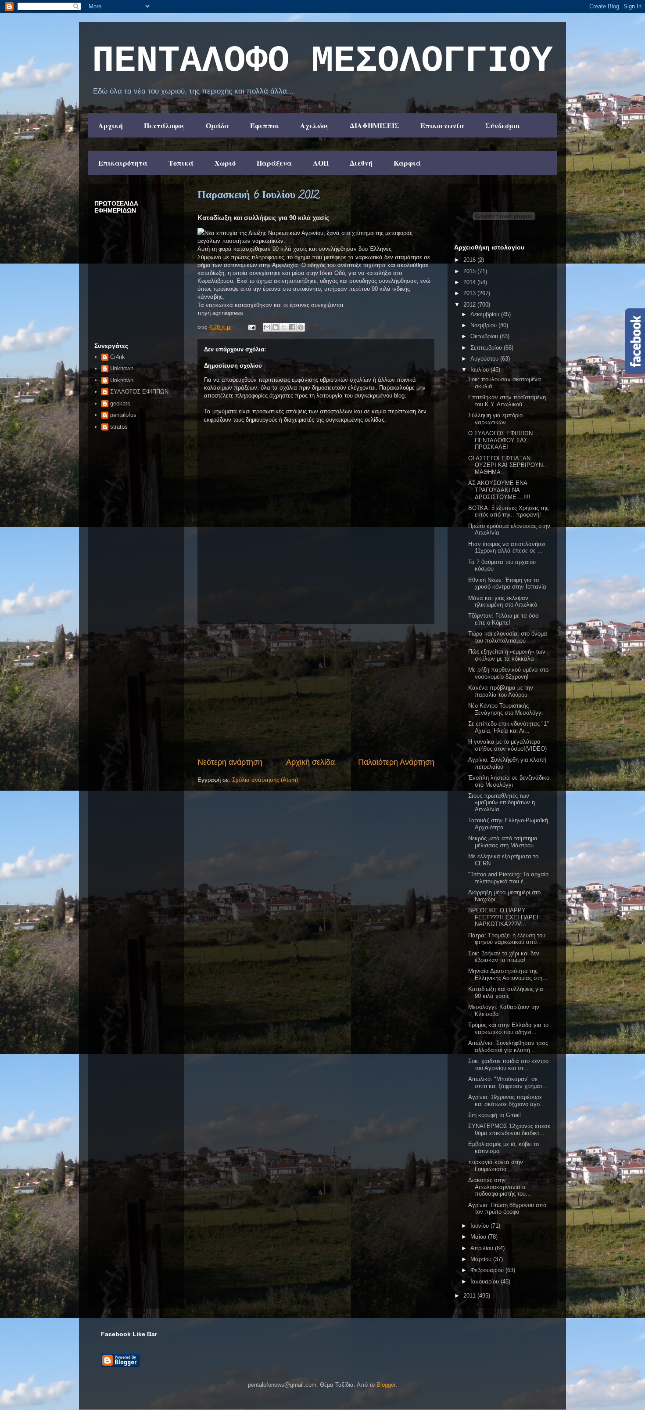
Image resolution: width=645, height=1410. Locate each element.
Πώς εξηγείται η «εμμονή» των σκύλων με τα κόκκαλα (506, 655)
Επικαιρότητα (122, 163)
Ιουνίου (480, 1225)
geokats (120, 403)
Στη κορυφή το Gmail (494, 1115)
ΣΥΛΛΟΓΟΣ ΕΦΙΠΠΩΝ (139, 391)
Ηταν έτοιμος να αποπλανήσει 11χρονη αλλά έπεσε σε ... (506, 547)
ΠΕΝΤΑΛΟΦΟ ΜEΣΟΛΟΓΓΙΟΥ (322, 61)
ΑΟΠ (321, 163)
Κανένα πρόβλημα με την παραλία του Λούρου (500, 691)
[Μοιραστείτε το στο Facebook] (292, 327)
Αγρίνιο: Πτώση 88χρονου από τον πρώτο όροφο (507, 1208)
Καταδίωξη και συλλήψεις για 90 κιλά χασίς (505, 992)
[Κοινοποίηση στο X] (284, 327)
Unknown (121, 368)
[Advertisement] (316, 690)
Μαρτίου (481, 1259)
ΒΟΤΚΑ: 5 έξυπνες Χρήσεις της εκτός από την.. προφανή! (508, 511)
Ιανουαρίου (485, 1281)
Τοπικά (181, 163)
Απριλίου (482, 1248)
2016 (470, 260)
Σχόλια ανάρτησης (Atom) (265, 780)
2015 (470, 271)
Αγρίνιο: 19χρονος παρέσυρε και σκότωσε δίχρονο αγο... (506, 1100)
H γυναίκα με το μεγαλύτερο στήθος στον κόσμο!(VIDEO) (507, 745)
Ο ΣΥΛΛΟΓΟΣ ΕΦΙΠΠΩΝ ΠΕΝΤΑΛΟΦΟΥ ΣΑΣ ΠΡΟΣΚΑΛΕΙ (500, 440)
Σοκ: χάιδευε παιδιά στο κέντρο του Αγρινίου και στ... (508, 1064)
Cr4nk (117, 357)
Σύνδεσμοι (502, 125)
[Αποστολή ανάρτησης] (251, 327)
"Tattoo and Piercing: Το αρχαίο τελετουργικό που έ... (508, 878)
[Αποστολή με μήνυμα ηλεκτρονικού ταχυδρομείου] (267, 327)
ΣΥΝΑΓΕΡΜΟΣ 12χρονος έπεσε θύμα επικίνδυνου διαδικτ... (509, 1129)
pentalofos (123, 415)
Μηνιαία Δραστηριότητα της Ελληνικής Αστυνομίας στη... (508, 974)
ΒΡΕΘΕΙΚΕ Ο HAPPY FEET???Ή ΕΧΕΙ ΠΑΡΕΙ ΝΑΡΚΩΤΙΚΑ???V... (503, 917)
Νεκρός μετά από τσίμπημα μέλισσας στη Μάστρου (503, 842)
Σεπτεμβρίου (487, 347)
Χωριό (225, 163)
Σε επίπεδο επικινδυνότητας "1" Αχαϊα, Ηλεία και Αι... (508, 727)
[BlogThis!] (275, 327)
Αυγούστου (485, 358)
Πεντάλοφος (164, 125)
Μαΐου (479, 1236)
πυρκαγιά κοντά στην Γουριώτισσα (495, 1165)
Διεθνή (361, 163)
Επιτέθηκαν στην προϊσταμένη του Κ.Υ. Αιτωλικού (507, 401)
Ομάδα (217, 125)
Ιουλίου (480, 369)
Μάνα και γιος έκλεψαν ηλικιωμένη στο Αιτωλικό (502, 601)
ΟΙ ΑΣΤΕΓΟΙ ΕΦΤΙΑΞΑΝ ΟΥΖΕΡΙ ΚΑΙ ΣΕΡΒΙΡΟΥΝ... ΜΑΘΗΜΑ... (508, 465)
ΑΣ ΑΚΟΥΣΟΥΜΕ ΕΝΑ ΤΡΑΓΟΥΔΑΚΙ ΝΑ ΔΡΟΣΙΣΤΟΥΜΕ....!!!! (499, 490)
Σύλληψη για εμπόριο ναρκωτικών (495, 419)
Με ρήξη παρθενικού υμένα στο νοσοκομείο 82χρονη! (508, 673)
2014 (470, 282)
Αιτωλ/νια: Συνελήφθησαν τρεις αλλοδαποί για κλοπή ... (508, 1046)
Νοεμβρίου (484, 325)
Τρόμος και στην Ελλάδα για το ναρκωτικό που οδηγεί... (508, 1028)
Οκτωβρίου (485, 336)
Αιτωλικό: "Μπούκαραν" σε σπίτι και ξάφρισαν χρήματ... (508, 1082)
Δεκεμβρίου (485, 314)
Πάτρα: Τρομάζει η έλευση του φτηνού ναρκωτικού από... (506, 939)
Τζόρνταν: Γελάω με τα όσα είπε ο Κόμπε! (503, 619)
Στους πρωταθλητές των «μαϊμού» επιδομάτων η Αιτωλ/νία (501, 802)
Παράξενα (274, 163)
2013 (470, 293)
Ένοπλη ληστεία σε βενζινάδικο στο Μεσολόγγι (508, 781)
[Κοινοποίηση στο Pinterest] (300, 327)
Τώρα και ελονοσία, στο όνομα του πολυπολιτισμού (507, 637)
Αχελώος (314, 125)
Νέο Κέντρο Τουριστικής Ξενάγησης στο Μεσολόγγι (505, 709)
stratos (119, 426)
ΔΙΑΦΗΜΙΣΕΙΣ (374, 125)
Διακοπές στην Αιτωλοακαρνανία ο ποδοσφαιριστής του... (499, 1187)
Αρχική (110, 125)
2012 (470, 304)
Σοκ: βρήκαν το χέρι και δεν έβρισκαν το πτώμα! (503, 957)
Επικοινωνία (442, 125)
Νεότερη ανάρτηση (229, 762)
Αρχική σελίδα (310, 762)
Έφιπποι (264, 125)
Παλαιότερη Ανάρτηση (396, 762)
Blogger (385, 1384)
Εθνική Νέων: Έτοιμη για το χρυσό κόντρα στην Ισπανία (507, 583)
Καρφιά (407, 163)
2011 (470, 1295)
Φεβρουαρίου (487, 1270)
